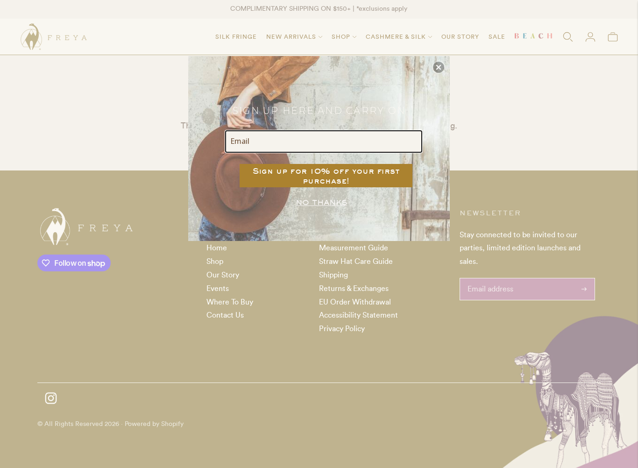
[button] (438, 67)
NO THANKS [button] (321, 202)
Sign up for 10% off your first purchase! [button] (326, 175)
